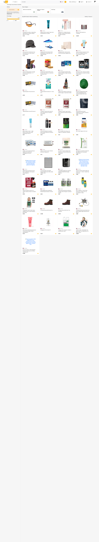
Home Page (9, 4)
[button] (73, 2)
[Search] (65, 2)
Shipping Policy (9, 13)
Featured (90, 16)
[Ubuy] (6, 2)
